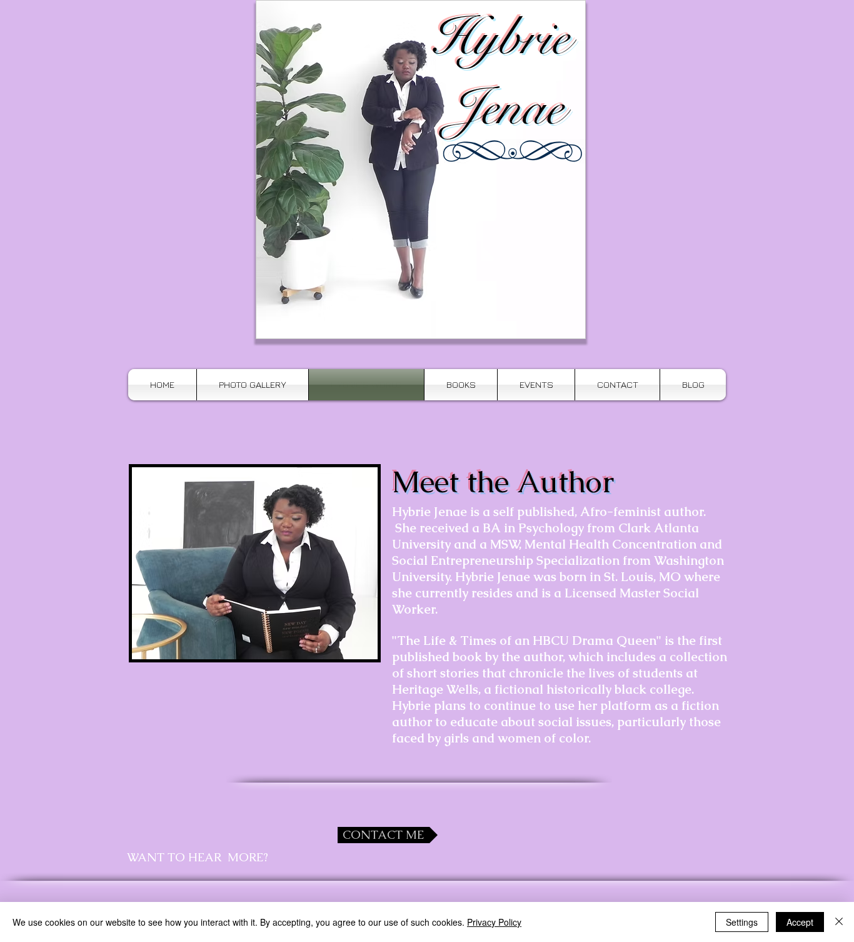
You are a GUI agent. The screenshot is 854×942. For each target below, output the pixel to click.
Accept (799, 922)
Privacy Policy (494, 922)
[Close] (838, 922)
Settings (742, 922)
